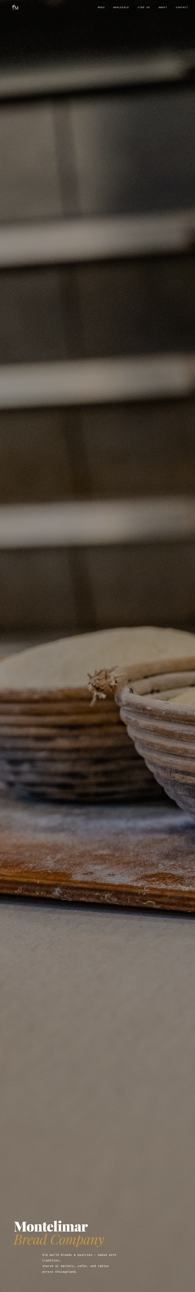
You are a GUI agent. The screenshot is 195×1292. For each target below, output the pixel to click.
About (163, 7)
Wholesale (121, 7)
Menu (101, 7)
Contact (182, 7)
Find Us (144, 7)
